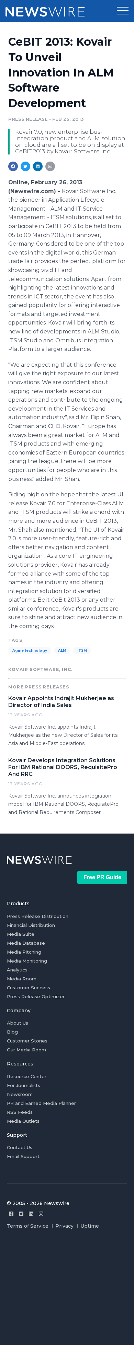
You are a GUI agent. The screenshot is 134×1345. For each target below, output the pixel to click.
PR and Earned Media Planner (41, 1103)
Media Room (21, 978)
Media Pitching (24, 952)
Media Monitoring (27, 961)
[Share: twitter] (25, 166)
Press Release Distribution (37, 916)
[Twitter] (21, 1213)
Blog (12, 1032)
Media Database (26, 943)
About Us (17, 1023)
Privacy (64, 1226)
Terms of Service (27, 1226)
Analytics (17, 969)
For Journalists (23, 1085)
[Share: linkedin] (38, 166)
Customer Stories (27, 1040)
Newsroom (20, 1094)
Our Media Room (26, 1049)
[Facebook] (11, 1213)
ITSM (82, 650)
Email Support (23, 1156)
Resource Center (26, 1076)
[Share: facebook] (13, 166)
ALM (62, 650)
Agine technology (29, 650)
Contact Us (19, 1147)
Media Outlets (23, 1121)
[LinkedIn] (31, 1213)
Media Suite (20, 934)
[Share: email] (50, 166)
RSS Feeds (20, 1112)
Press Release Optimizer (36, 996)
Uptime (89, 1226)
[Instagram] (41, 1213)
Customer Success (28, 987)
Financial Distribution (31, 925)
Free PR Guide (102, 877)
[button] (123, 11)
